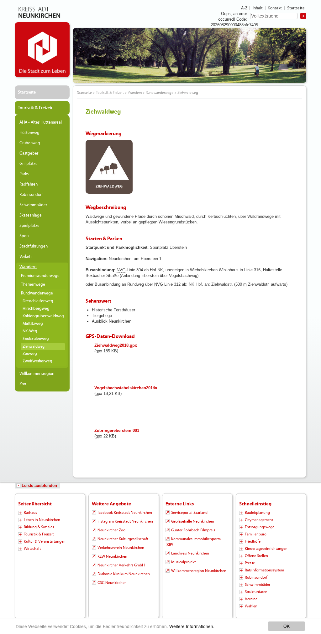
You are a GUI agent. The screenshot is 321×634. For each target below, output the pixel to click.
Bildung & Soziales (39, 527)
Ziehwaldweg (34, 346)
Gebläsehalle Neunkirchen (192, 521)
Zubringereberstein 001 (116, 430)
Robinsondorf (31, 194)
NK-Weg (30, 331)
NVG (121, 270)
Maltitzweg (33, 323)
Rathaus (30, 512)
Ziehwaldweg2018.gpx (115, 345)
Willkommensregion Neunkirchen (198, 571)
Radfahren (28, 184)
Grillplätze (28, 163)
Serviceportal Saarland (189, 512)
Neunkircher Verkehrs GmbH (121, 565)
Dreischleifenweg (38, 301)
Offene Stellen (256, 556)
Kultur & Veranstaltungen (45, 541)
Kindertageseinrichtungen (266, 548)
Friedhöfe (252, 541)
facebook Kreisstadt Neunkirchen (124, 512)
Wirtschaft (32, 548)
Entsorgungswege (259, 527)
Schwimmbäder (33, 204)
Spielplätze (29, 225)
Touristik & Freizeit (35, 107)
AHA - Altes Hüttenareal (40, 122)
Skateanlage (30, 215)
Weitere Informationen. (191, 626)
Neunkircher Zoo (111, 530)
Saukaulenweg (36, 338)
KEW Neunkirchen (112, 556)
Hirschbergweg (36, 308)
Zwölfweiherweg (37, 361)
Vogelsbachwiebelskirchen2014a (125, 388)
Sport (24, 235)
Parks (24, 173)
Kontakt (275, 8)
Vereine (251, 599)
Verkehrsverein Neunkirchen (120, 547)
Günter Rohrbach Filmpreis (193, 530)
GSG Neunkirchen (112, 582)
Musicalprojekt (183, 562)
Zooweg (30, 353)
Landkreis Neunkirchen (190, 553)
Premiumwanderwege (40, 275)
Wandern (28, 266)
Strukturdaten (256, 592)
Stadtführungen (33, 246)
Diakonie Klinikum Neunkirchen (123, 574)
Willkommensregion (36, 373)
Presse (250, 563)
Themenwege (33, 284)
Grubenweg (29, 143)
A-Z (244, 8)
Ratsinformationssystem (264, 570)
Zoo (22, 383)
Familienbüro (255, 534)
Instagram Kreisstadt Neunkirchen (125, 521)
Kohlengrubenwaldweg (43, 316)
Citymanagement (259, 520)
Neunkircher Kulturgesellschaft (122, 539)
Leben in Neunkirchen (42, 520)
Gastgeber (28, 153)
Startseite (296, 8)
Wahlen (251, 606)
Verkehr (26, 256)
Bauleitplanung (257, 512)
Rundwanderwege (37, 293)
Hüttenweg (29, 132)
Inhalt (258, 8)
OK (286, 626)
